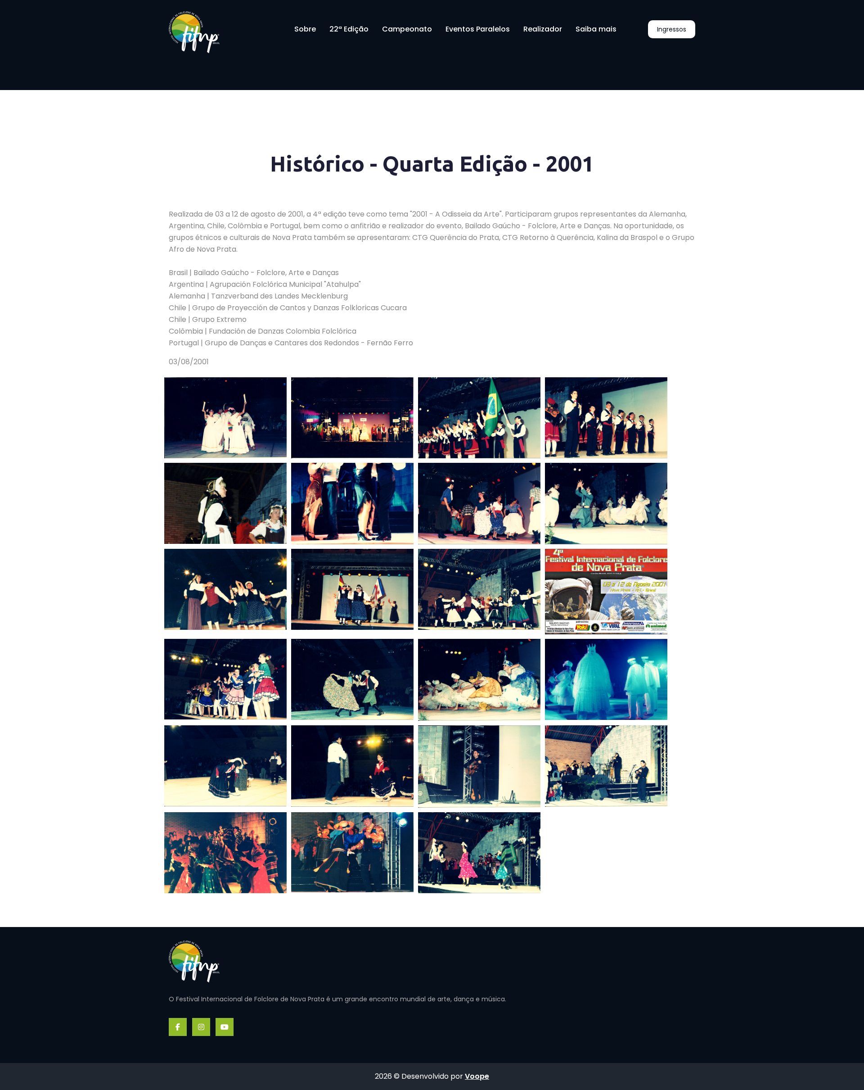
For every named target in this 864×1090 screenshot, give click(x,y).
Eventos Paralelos (478, 29)
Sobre (305, 29)
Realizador (542, 29)
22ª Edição (349, 29)
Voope (477, 1076)
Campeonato (407, 29)
